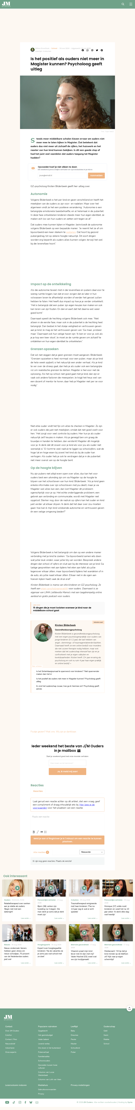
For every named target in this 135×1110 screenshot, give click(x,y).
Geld (105, 1031)
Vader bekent (43, 1039)
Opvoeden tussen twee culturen (47, 1066)
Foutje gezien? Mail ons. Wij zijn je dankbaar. (54, 731)
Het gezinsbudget (45, 1035)
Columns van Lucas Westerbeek (46, 1073)
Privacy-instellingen (80, 1085)
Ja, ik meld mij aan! (67, 771)
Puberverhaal (43, 1052)
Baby (73, 1031)
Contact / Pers (11, 1039)
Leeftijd (74, 1026)
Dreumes (74, 1035)
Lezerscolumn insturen (16, 1085)
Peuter (73, 1039)
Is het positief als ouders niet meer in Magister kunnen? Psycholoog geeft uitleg (68, 680)
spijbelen (71, 232)
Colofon (8, 1035)
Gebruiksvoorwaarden (47, 1089)
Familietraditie (43, 1056)
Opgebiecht (43, 1031)
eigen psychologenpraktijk (54, 588)
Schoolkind (75, 1048)
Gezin (106, 1035)
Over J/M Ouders (12, 1031)
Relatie (106, 1039)
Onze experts (10, 1052)
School (54, 48)
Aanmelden (96, 175)
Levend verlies (44, 1043)
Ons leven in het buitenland (49, 1048)
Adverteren (10, 1048)
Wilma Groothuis (42, 48)
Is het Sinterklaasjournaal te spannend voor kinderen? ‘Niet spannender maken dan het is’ (67, 672)
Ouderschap (109, 1026)
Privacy (41, 1094)
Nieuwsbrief (10, 1043)
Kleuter (74, 1043)
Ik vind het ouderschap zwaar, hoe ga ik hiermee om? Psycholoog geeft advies (67, 687)
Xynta (129, 1102)
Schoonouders (44, 1060)
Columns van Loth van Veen (49, 1079)
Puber (73, 1052)
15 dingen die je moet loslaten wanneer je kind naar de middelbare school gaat (62, 609)
